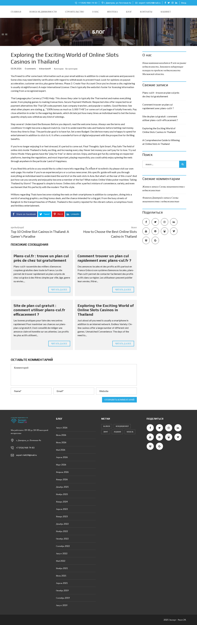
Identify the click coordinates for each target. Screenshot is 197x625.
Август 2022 (61, 553)
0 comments (30, 68)
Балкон (106, 426)
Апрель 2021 (62, 583)
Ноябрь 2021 (62, 568)
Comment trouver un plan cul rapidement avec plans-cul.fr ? (104, 258)
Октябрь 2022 (62, 538)
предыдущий (40, 232)
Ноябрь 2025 (62, 494)
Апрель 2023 (62, 509)
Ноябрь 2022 (62, 531)
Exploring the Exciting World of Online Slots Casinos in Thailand (106, 310)
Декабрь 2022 (62, 524)
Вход (183, 3)
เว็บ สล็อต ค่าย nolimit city (98, 168)
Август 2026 (61, 427)
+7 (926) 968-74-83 (87, 3)
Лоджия (117, 432)
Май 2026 (60, 450)
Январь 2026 (62, 479)
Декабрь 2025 (62, 487)
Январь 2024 (62, 501)
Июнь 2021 (61, 575)
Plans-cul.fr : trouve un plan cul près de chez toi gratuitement (41, 258)
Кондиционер (122, 426)
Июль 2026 (61, 435)
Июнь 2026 (61, 442)
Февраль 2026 (62, 472)
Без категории (71, 68)
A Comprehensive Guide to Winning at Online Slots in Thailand (161, 142)
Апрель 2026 (62, 457)
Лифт (105, 432)
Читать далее (59, 289)
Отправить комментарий (119, 399)
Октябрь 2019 (62, 590)
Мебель (130, 432)
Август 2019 (61, 605)
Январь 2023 (62, 516)
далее (110, 232)
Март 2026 (61, 464)
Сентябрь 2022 (63, 546)
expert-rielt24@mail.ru (149, 3)
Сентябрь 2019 (63, 598)
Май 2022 (60, 561)
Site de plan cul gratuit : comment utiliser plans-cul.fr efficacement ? (39, 310)
